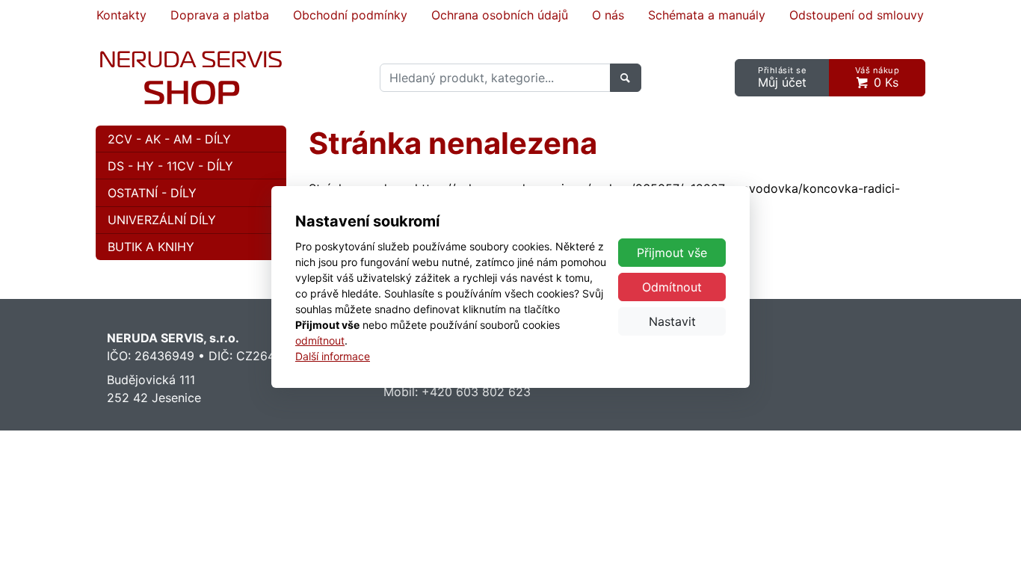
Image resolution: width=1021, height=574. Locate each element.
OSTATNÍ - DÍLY (152, 192)
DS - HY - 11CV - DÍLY (170, 165)
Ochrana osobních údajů (499, 14)
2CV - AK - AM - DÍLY (169, 139)
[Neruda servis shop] (191, 78)
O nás (608, 14)
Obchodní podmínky (350, 14)
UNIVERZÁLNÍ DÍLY (162, 219)
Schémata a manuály (706, 14)
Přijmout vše (672, 252)
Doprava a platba (219, 14)
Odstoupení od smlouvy (856, 14)
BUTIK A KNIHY (151, 246)
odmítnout (320, 340)
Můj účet (782, 77)
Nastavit (672, 321)
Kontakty (121, 14)
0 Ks (877, 77)
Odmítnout (672, 287)
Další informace (332, 356)
